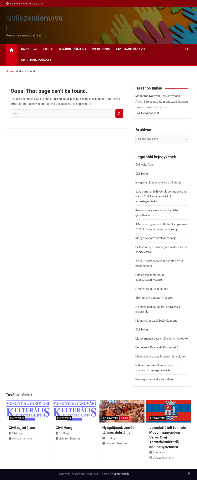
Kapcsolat (29, 49)
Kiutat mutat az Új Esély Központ (156, 320)
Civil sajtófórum (145, 164)
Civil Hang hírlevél (131, 49)
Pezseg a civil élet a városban (154, 379)
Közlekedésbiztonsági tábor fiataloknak (160, 356)
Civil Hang (141, 173)
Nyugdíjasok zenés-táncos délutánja (158, 182)
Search (119, 113)
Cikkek (48, 49)
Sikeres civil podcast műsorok (154, 297)
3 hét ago (17, 433)
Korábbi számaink (72, 49)
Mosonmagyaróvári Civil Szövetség (157, 96)
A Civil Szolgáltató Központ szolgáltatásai (161, 101)
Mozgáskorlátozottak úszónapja (155, 238)
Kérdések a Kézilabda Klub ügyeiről (157, 347)
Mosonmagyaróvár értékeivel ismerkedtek (161, 338)
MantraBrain (121, 474)
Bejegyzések (17, 418)
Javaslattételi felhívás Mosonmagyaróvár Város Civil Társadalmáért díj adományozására (161, 196)
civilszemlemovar (22, 438)
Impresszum (101, 49)
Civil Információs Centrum (152, 107)
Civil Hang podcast (36, 60)
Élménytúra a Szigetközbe (151, 289)
